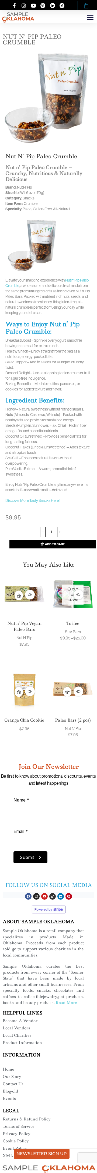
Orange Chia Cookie (24, 720)
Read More (66, 1002)
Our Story (12, 1076)
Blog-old (10, 1091)
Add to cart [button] (19, 595)
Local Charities (17, 1035)
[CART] (86, 5)
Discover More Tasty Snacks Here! (32, 500)
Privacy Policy (16, 1133)
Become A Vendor (20, 1020)
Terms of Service (18, 1126)
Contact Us (13, 1084)
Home (8, 1069)
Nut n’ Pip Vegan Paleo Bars (24, 626)
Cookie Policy (16, 1141)
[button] (90, 17)
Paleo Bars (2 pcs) (73, 720)
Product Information (22, 1042)
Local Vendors (16, 1028)
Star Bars (73, 631)
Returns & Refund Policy (27, 1119)
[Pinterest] (68, 896)
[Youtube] (44, 896)
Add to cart (55, 544)
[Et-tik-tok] (52, 896)
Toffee (72, 623)
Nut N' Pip (24, 637)
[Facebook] (28, 896)
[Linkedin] (60, 896)
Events (9, 1098)
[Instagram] (36, 896)
